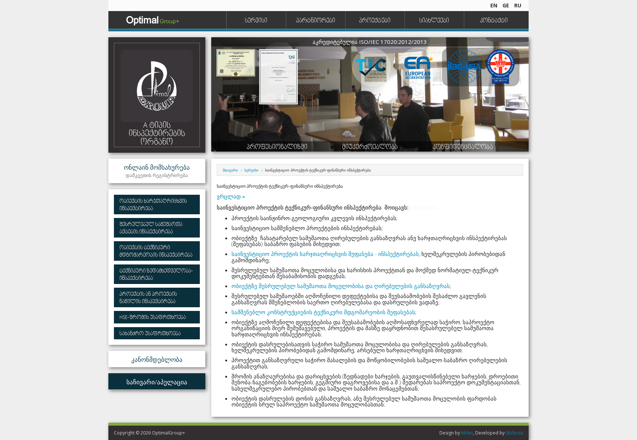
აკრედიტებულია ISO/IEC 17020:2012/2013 (370, 41)
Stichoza (514, 433)
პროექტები (374, 21)
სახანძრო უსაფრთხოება (150, 334)
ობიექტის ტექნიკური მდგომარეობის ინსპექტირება (155, 251)
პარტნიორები (315, 21)
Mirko (467, 433)
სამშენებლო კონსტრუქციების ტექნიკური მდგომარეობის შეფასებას (323, 312)
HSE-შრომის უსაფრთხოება (152, 318)
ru (517, 5)
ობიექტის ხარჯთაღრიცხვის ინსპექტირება (153, 205)
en (493, 5)
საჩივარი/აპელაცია (156, 382)
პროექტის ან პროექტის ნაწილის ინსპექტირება (148, 298)
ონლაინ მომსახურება (157, 171)
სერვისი (256, 21)
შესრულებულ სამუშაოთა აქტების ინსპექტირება (150, 228)
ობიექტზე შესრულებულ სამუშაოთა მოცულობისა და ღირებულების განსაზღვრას (341, 286)
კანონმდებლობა (156, 359)
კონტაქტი (494, 21)
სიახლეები (434, 21)
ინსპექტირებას (398, 253)
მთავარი (230, 170)
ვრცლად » (231, 196)
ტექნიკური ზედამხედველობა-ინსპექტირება (156, 274)
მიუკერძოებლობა (370, 147)
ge (505, 5)
